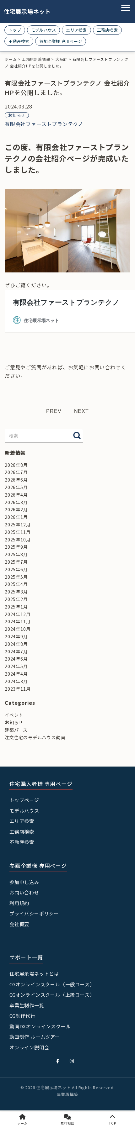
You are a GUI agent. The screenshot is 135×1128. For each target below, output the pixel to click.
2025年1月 (16, 607)
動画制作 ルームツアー (34, 1036)
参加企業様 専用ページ (60, 41)
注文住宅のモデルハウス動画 (35, 737)
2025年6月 (16, 569)
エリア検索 (76, 30)
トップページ (24, 800)
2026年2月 (16, 509)
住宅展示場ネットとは (34, 973)
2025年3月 (16, 591)
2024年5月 (16, 666)
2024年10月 (17, 629)
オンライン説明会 (29, 1047)
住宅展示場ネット (22, 11)
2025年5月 (16, 577)
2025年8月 (16, 554)
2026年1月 (16, 517)
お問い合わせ (24, 892)
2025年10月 (17, 539)
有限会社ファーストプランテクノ (44, 124)
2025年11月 (17, 532)
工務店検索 (107, 30)
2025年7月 (16, 562)
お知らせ (16, 115)
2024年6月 (16, 659)
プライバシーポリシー (34, 913)
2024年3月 (16, 681)
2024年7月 (16, 651)
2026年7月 (16, 472)
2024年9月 (16, 636)
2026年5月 (16, 487)
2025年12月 (17, 524)
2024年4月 (16, 674)
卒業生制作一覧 (26, 1005)
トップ (14, 30)
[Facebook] (57, 1061)
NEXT (81, 411)
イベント (14, 715)
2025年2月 (16, 599)
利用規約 (19, 903)
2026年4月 (16, 495)
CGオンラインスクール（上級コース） (51, 994)
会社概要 (19, 924)
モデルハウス (43, 30)
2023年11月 (17, 689)
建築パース (16, 730)
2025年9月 (16, 547)
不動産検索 (18, 41)
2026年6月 (16, 480)
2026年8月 (16, 465)
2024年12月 (17, 614)
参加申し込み (24, 882)
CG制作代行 (22, 1015)
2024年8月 (16, 644)
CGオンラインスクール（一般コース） (51, 984)
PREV (53, 411)
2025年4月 (16, 584)
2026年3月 (16, 502)
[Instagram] (72, 1061)
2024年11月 (17, 621)
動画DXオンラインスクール (40, 1026)
